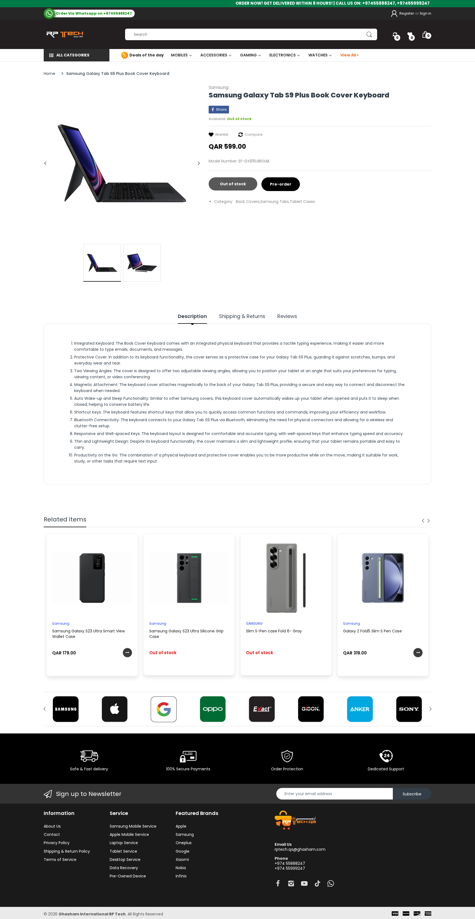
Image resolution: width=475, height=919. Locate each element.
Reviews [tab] (287, 316)
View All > (349, 55)
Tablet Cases (302, 201)
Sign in (425, 13)
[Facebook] (278, 885)
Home (49, 73)
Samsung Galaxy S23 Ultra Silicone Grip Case (186, 633)
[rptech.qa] (64, 34)
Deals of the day (146, 55)
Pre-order (280, 184)
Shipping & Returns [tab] (242, 316)
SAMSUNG (254, 623)
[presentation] (423, 520)
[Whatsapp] (330, 885)
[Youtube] (304, 885)
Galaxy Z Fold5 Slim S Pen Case (372, 631)
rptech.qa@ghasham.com (300, 849)
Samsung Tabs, (275, 201)
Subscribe (412, 794)
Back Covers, (248, 201)
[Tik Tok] (317, 885)
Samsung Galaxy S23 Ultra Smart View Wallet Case (88, 633)
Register (406, 13)
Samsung (218, 87)
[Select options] (127, 652)
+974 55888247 (290, 863)
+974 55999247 (290, 868)
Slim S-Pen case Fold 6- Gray (274, 631)
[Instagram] (291, 885)
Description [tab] (192, 316)
